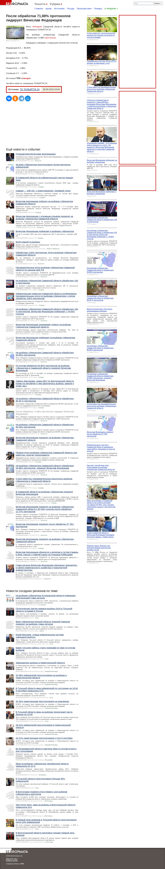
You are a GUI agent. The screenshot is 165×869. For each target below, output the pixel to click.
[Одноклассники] (15, 98)
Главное (39, 8)
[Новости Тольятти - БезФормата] (14, 3)
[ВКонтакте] (9, 98)
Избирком (37, 26)
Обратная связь (11, 859)
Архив (48, 8)
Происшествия (84, 8)
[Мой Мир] (28, 98)
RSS (22, 864)
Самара (26, 78)
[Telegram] (21, 98)
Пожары (98, 8)
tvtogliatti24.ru (15, 41)
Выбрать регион (12, 861)
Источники (59, 8)
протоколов (50, 38)
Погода (70, 8)
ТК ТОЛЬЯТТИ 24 (29, 89)
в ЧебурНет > (111, 8)
